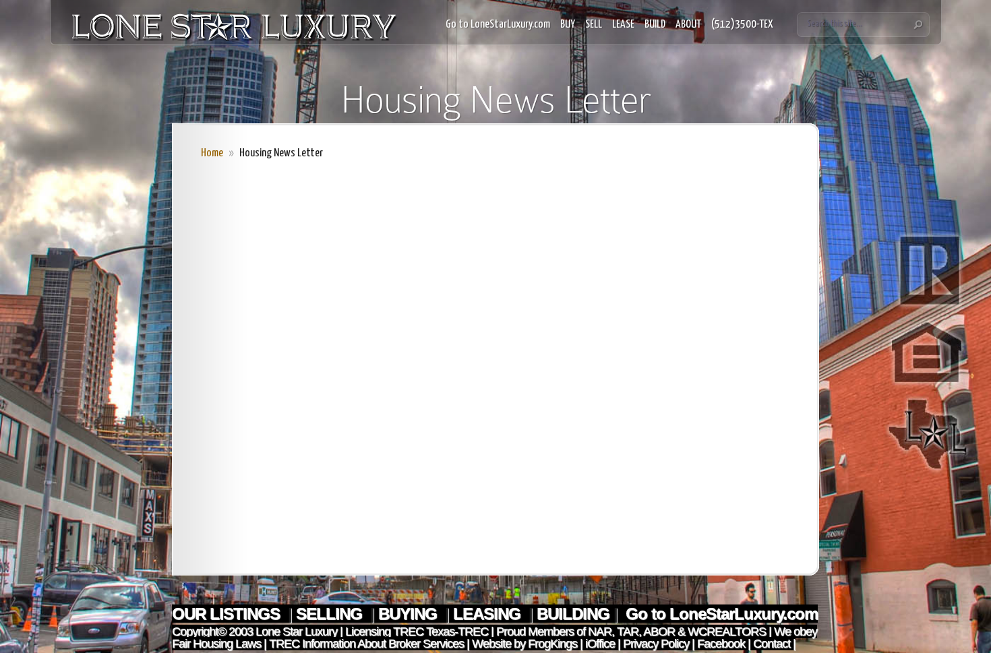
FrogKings (551, 643)
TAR (626, 631)
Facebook (721, 643)
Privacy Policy (656, 643)
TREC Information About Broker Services (366, 643)
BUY (567, 24)
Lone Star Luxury (296, 631)
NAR (598, 631)
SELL (593, 24)
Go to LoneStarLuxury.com (498, 24)
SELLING (331, 613)
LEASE (623, 24)
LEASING (488, 613)
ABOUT (688, 24)
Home (212, 153)
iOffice (600, 643)
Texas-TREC (457, 631)
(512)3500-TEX (742, 24)
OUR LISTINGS (228, 613)
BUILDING (573, 613)
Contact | (774, 643)
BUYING (409, 613)
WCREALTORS (725, 631)
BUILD (654, 24)
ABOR (659, 631)
